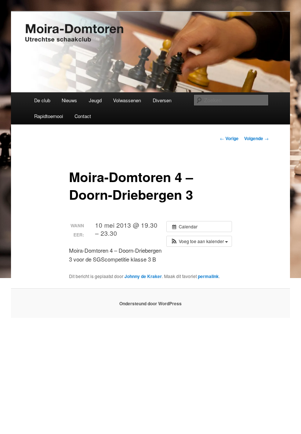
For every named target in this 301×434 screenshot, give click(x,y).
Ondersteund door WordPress (150, 303)
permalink (208, 276)
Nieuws (69, 100)
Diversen (162, 100)
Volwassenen (127, 100)
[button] (199, 241)
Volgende (256, 138)
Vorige (229, 138)
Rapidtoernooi (48, 116)
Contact (83, 116)
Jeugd (95, 100)
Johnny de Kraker (143, 276)
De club (42, 100)
